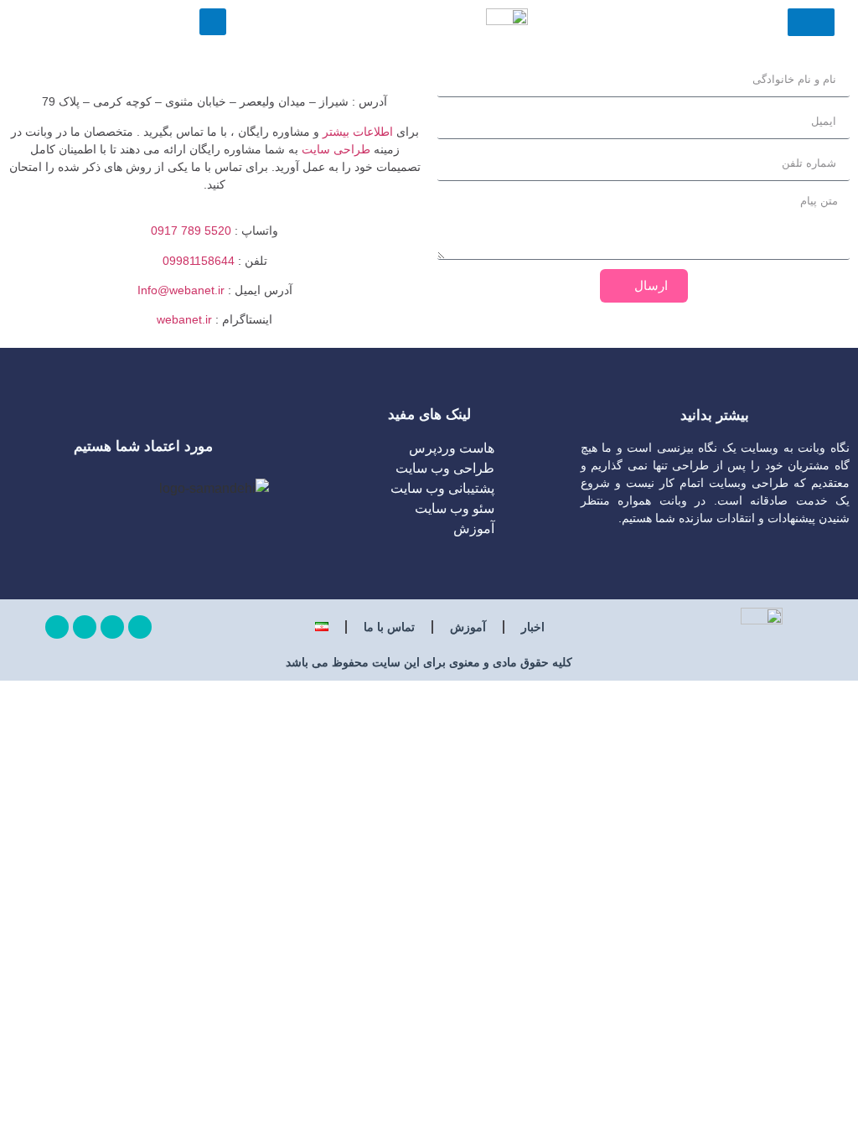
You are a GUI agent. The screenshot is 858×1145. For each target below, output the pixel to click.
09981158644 (199, 260)
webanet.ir (184, 319)
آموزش (468, 627)
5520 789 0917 (191, 230)
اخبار (533, 627)
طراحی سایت (336, 149)
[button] (212, 21)
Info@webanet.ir (181, 290)
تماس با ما (389, 627)
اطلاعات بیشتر (358, 131)
